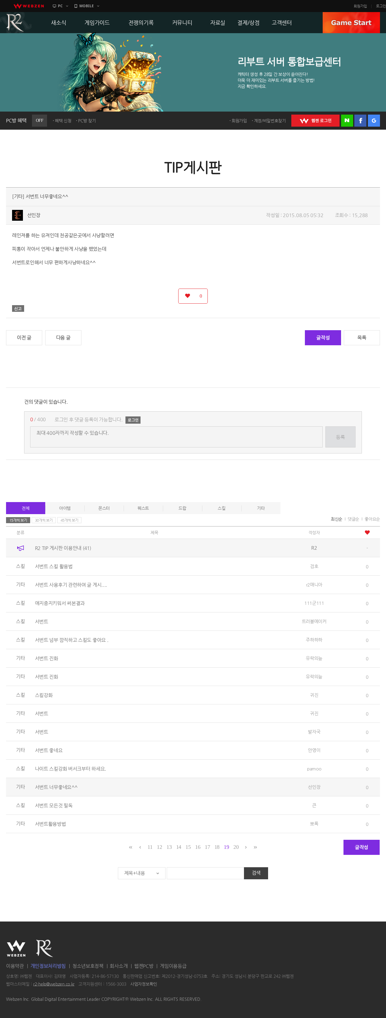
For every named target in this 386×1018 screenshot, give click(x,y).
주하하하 (314, 639)
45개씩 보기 (69, 520)
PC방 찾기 (87, 120)
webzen (29, 6)
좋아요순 (372, 519)
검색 (256, 873)
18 (217, 847)
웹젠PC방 (143, 966)
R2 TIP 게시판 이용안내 (63, 548)
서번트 (41, 621)
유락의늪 (314, 658)
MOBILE (86, 5)
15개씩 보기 (18, 520)
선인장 (33, 215)
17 (207, 847)
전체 (25, 508)
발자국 (314, 731)
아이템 (65, 508)
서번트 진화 (46, 658)
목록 (361, 337)
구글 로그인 (374, 121)
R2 (44, 948)
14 (178, 847)
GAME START (351, 22)
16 (197, 847)
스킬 (221, 508)
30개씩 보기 (44, 520)
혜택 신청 (63, 120)
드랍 (182, 508)
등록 (340, 437)
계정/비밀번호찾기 (270, 120)
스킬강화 (44, 695)
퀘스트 (143, 508)
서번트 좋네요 (49, 750)
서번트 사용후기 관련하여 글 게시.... (71, 585)
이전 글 (24, 337)
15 (188, 847)
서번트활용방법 (50, 824)
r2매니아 (314, 584)
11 (149, 847)
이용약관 (15, 966)
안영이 (314, 750)
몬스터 (104, 508)
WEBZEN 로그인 (315, 121)
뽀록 (314, 823)
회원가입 (360, 6)
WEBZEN (16, 948)
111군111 (314, 602)
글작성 (323, 337)
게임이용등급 (173, 966)
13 (169, 847)
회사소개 (119, 966)
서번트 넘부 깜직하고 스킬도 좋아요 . (72, 640)
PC (60, 5)
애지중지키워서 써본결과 (60, 603)
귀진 (314, 694)
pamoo (314, 768)
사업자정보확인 (143, 984)
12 (159, 847)
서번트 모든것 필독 (54, 805)
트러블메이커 (314, 621)
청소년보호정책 (87, 966)
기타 (260, 508)
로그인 (381, 6)
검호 (314, 566)
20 (236, 847)
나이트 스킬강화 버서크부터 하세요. (70, 769)
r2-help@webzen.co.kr (53, 984)
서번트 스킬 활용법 (54, 566)
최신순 (336, 519)
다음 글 (63, 337)
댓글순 (353, 519)
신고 (18, 308)
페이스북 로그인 (360, 121)
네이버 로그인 (347, 121)
